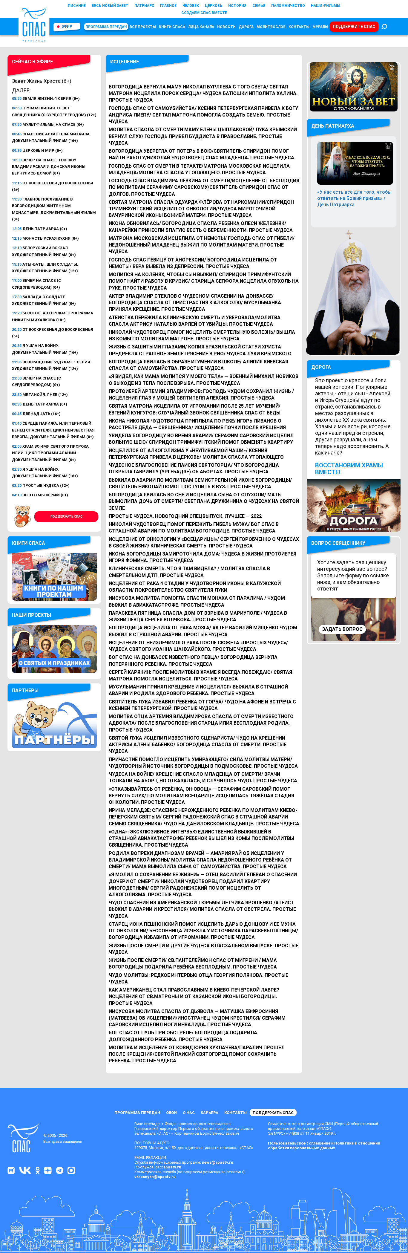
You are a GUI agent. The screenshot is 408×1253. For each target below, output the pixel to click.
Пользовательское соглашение (299, 1143)
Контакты (299, 27)
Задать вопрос (342, 629)
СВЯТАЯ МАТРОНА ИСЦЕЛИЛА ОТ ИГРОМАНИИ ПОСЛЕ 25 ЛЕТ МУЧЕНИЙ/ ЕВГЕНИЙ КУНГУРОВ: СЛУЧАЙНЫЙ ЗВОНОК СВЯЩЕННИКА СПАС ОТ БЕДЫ (194, 409)
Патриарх (144, 6)
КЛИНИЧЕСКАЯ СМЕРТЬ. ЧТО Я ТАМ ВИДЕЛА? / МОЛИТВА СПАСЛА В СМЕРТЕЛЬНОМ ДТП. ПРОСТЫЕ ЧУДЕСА (189, 572)
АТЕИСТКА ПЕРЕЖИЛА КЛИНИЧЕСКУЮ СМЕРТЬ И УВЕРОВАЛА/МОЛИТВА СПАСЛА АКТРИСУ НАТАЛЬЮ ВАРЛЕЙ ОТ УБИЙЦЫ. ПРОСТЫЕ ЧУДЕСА (194, 321)
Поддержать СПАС (66, 516)
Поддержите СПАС (354, 26)
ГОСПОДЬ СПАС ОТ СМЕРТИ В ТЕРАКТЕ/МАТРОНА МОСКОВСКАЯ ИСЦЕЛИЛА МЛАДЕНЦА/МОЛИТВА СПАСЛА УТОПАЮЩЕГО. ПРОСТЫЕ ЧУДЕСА (199, 169)
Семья (258, 6)
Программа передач (106, 27)
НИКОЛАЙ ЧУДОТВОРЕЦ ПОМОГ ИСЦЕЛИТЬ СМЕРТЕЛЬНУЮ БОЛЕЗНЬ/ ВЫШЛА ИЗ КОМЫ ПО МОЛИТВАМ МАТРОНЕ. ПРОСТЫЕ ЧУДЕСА (202, 335)
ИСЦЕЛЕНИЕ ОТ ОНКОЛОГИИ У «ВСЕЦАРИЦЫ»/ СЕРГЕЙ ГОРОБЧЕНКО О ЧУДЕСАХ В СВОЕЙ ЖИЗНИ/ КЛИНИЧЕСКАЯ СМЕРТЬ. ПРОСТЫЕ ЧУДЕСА (204, 542)
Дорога (246, 27)
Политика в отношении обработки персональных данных (324, 1145)
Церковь (213, 6)
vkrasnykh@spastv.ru (155, 1176)
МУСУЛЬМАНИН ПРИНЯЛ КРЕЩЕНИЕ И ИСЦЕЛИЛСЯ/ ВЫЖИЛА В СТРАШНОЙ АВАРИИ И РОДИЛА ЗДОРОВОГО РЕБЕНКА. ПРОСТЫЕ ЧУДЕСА (198, 690)
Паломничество (288, 6)
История (237, 6)
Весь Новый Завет (110, 6)
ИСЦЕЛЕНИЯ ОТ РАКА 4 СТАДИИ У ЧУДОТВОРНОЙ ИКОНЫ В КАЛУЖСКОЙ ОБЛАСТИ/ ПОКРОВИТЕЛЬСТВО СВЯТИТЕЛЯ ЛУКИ (195, 587)
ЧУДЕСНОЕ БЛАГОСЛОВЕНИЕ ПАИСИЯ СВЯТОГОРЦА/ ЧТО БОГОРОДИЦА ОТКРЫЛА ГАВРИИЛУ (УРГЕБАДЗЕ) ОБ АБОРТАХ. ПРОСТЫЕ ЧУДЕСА (194, 468)
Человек (190, 6)
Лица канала (201, 27)
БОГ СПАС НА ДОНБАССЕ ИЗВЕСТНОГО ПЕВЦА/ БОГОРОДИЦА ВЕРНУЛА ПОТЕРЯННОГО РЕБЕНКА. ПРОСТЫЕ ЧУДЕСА (193, 660)
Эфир (67, 27)
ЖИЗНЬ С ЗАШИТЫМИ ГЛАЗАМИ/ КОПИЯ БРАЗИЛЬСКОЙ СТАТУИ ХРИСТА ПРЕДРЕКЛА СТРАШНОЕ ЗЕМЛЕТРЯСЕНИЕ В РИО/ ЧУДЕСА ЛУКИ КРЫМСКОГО (200, 350)
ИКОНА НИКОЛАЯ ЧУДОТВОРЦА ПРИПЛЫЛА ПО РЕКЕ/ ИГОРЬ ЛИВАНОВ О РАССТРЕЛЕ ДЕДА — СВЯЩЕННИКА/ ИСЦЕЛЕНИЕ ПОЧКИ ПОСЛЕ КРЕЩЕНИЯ (197, 424)
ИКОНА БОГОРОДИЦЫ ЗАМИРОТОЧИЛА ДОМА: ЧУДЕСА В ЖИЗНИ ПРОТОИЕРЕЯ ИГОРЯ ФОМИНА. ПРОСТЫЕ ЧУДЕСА (202, 557)
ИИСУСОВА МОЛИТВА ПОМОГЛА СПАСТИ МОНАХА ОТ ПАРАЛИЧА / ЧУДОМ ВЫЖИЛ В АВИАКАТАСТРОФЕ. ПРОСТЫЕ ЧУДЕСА (197, 601)
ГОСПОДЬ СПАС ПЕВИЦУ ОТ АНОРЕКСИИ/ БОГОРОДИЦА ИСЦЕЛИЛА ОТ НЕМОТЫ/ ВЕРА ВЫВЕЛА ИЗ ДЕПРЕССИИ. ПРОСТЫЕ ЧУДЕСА (193, 263)
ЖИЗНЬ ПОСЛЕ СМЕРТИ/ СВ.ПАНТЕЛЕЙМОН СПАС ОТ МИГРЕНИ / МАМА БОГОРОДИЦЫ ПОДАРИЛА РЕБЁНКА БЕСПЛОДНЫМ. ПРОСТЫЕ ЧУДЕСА (193, 963)
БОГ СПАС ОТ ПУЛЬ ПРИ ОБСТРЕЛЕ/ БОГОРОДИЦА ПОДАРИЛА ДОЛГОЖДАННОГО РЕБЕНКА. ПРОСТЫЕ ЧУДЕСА (183, 1036)
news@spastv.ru (217, 1162)
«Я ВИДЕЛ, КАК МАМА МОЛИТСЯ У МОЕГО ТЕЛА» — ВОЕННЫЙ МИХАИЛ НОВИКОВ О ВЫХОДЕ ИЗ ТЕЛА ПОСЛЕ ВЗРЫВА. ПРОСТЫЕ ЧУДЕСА (203, 380)
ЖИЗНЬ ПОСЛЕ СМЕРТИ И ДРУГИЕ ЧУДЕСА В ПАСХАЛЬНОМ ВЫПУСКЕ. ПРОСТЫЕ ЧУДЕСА (203, 949)
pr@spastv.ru (168, 1167)
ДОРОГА (321, 367)
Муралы (320, 27)
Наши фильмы (325, 6)
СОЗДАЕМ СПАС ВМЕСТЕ (204, 13)
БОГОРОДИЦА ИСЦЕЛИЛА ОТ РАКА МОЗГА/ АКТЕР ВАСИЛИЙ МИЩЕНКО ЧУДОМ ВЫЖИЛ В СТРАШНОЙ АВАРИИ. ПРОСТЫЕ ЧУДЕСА (203, 631)
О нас (189, 1112)
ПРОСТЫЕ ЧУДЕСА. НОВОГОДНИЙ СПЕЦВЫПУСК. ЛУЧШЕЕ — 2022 (185, 516)
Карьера (209, 1112)
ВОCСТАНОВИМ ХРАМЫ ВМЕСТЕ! (349, 469)
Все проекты (143, 27)
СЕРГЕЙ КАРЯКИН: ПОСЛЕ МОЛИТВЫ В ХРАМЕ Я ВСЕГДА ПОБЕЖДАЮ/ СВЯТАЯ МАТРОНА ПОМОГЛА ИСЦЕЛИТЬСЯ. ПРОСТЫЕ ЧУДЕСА (200, 675)
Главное (168, 6)
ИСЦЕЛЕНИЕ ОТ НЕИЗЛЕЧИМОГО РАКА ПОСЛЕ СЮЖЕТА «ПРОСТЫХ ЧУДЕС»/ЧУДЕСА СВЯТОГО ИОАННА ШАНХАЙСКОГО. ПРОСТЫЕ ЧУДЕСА (198, 646)
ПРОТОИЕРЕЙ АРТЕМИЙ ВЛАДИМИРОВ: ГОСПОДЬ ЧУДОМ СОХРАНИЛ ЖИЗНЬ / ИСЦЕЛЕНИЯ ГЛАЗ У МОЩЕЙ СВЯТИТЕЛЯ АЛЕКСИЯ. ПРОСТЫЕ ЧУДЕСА (201, 394)
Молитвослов (271, 27)
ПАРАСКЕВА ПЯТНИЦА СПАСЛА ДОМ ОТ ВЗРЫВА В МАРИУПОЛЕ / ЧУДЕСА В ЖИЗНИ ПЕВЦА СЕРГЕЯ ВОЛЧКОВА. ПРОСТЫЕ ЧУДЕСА (198, 616)
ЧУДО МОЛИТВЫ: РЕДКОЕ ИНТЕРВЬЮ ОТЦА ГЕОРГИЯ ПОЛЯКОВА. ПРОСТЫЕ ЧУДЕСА (198, 978)
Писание (77, 6)
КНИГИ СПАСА (172, 27)
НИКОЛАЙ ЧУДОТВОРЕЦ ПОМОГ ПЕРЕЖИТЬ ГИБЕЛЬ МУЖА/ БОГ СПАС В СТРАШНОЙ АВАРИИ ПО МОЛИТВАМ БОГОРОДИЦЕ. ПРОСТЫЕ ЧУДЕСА (194, 527)
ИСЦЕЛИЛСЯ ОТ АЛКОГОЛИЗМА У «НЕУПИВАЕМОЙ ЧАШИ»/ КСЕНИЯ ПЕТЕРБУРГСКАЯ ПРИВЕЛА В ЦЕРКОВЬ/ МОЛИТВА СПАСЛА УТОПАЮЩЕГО (196, 454)
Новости (226, 27)
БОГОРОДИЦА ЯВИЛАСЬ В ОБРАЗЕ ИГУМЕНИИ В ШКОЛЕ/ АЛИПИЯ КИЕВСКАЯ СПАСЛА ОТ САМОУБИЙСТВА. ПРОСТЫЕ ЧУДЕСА (198, 365)
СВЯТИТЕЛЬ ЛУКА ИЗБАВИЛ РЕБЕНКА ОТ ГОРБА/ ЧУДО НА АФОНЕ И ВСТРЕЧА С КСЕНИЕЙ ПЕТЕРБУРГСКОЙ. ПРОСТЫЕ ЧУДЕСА (202, 705)
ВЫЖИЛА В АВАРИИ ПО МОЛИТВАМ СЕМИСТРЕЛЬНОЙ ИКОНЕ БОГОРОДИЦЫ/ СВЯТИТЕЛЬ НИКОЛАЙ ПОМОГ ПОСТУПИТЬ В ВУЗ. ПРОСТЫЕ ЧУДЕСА (200, 483)
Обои (171, 1112)
